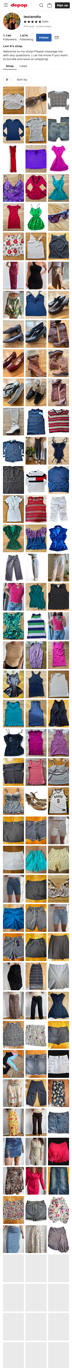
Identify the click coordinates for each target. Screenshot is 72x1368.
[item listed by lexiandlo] (13, 100)
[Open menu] (5, 5)
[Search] (41, 5)
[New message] (56, 37)
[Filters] (7, 80)
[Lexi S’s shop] (12, 21)
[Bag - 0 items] (49, 5)
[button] (36, 22)
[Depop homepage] (19, 5)
